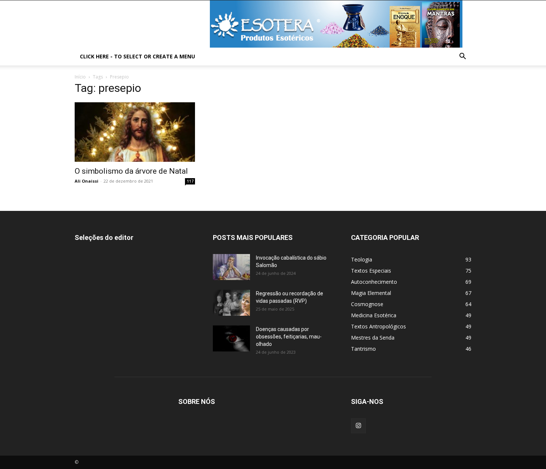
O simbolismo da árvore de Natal (131, 171)
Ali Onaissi (86, 181)
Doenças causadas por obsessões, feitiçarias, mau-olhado (289, 336)
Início (80, 77)
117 (190, 181)
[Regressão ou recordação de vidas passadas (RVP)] (231, 303)
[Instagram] (358, 425)
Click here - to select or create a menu (137, 56)
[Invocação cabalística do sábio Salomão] (231, 267)
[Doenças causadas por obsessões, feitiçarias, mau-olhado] (231, 338)
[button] (462, 57)
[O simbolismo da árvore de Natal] (135, 132)
